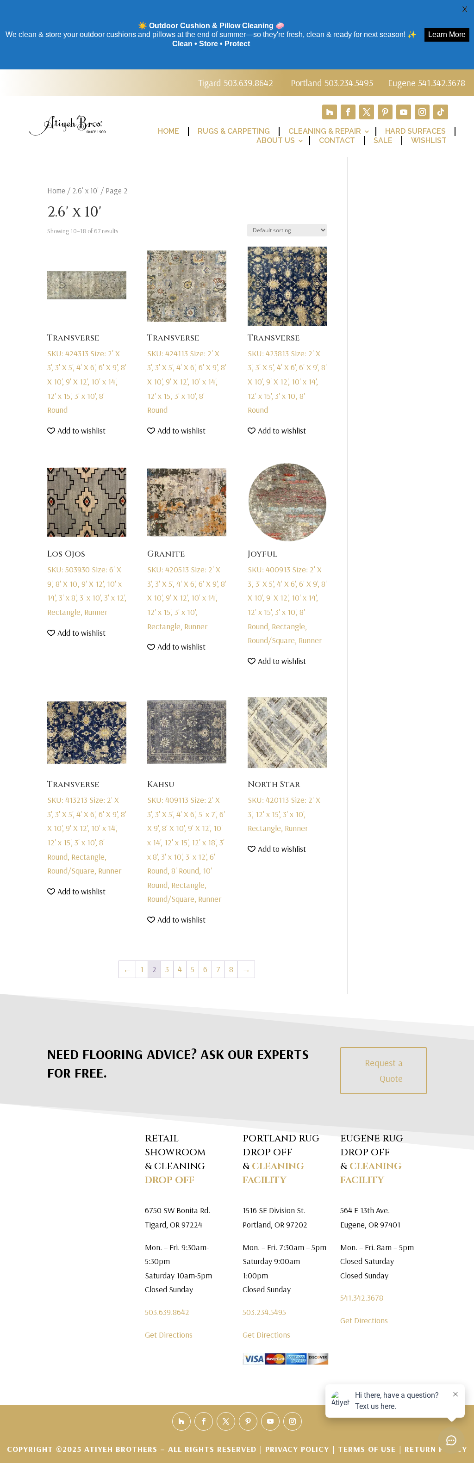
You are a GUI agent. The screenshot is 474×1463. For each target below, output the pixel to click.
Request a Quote (384, 1070)
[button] (76, 431)
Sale (383, 140)
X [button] (465, 9)
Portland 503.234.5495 (332, 82)
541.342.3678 (361, 1297)
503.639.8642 (167, 1312)
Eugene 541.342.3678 (426, 82)
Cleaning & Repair (324, 131)
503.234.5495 (264, 1312)
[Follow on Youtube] (403, 112)
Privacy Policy (298, 1449)
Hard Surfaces (415, 131)
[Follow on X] (366, 112)
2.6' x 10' (85, 190)
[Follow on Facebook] (348, 112)
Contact (337, 140)
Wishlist (429, 140)
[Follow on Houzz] (329, 112)
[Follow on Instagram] (422, 112)
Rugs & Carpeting (234, 131)
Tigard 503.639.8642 (235, 82)
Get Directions (169, 1334)
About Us (275, 140)
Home (168, 131)
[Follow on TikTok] (440, 112)
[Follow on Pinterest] (385, 112)
